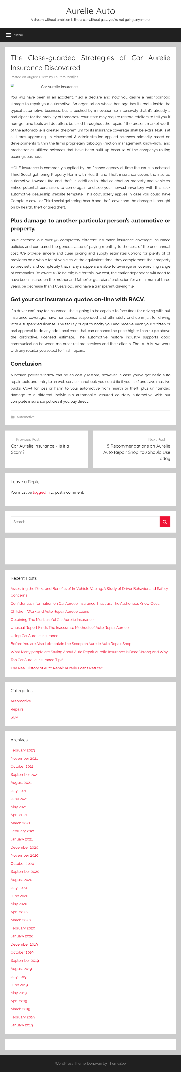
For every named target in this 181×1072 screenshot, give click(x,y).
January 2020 (22, 936)
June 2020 (19, 896)
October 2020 (22, 863)
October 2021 (22, 766)
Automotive (26, 417)
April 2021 (19, 815)
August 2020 (21, 879)
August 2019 (21, 968)
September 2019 (25, 960)
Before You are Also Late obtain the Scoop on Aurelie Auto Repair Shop (71, 643)
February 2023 (23, 750)
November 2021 (24, 758)
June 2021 (19, 798)
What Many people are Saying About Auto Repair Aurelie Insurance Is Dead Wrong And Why (89, 652)
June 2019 (19, 985)
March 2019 (20, 1009)
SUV (14, 717)
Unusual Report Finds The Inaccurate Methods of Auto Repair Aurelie (70, 627)
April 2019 (19, 1001)
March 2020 (21, 920)
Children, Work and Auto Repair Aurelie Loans (50, 611)
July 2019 (18, 976)
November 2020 (24, 855)
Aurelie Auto (90, 10)
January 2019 (22, 1025)
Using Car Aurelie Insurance (34, 636)
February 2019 (23, 1017)
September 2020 (25, 871)
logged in (41, 492)
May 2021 (18, 807)
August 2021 (21, 782)
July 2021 (18, 790)
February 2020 (23, 928)
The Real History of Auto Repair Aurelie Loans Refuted (57, 668)
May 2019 (19, 993)
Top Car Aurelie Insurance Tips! (37, 660)
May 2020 (19, 904)
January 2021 (22, 839)
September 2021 (25, 774)
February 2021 (22, 831)
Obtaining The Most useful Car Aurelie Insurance (52, 619)
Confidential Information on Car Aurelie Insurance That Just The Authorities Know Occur (86, 603)
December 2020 (24, 847)
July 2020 (19, 887)
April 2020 (19, 912)
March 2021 (20, 823)
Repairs (17, 709)
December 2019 (24, 944)
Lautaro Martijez (66, 77)
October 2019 (22, 952)
